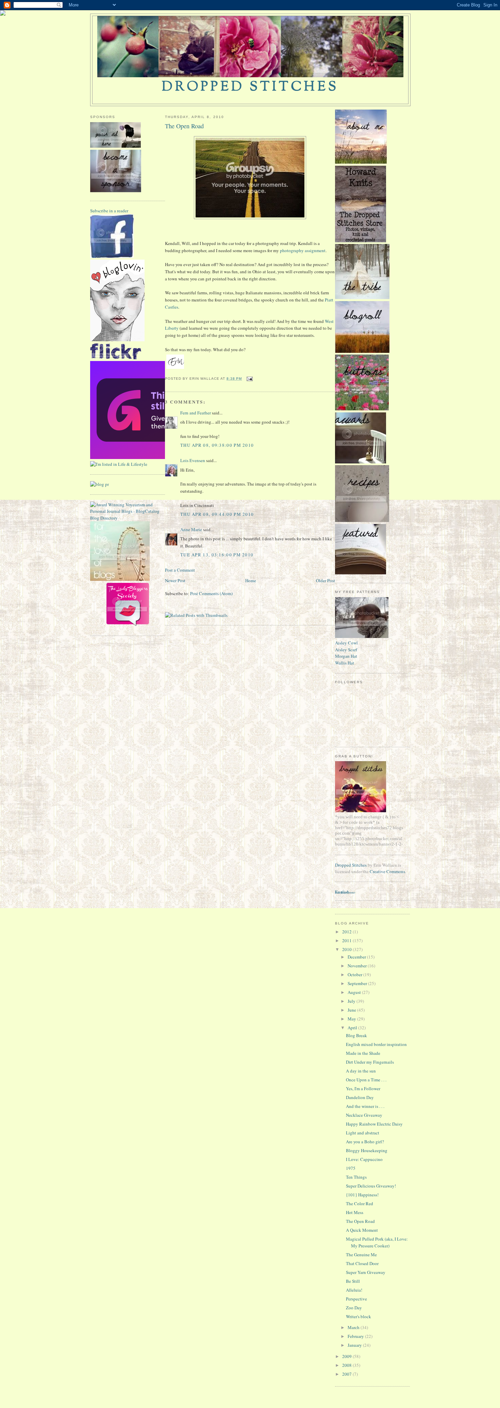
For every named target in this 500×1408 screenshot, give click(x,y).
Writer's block (358, 1316)
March (354, 1327)
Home (250, 580)
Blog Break (356, 1035)
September (358, 983)
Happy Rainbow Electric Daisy (374, 1124)
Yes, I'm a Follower (363, 1088)
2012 (347, 932)
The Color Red (359, 1203)
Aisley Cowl (346, 643)
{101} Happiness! (362, 1195)
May (352, 1019)
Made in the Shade (363, 1053)
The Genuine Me (361, 1254)
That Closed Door (362, 1263)
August (355, 992)
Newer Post (175, 580)
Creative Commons (387, 871)
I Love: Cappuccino (364, 1159)
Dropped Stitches (351, 865)
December (357, 957)
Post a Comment (180, 570)
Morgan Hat (346, 656)
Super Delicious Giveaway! (371, 1186)
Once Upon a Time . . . (366, 1080)
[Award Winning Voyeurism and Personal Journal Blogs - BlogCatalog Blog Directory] (127, 518)
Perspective (356, 1299)
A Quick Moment (362, 1230)
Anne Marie (191, 529)
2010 (347, 949)
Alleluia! (354, 1290)
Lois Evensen (192, 460)
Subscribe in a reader (109, 211)
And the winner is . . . (365, 1106)
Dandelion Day (360, 1097)
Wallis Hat (344, 663)
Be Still (353, 1281)
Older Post (325, 580)
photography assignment (303, 250)
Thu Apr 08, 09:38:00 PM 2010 (217, 445)
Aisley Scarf (346, 649)
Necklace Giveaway (364, 1115)
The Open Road (184, 126)
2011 (347, 940)
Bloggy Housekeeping (366, 1150)
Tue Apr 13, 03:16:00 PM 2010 (216, 555)
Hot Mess (354, 1212)
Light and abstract (362, 1133)
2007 (347, 1374)
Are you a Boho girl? (365, 1142)
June (352, 1010)
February (356, 1336)
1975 (350, 1168)
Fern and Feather (195, 413)
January (355, 1345)
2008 (347, 1365)
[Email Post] (249, 378)
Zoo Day (354, 1308)
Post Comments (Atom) (211, 593)
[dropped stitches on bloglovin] (117, 340)
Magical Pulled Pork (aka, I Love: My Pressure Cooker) (377, 1242)
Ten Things (356, 1177)
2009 (347, 1356)
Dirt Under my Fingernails (370, 1062)
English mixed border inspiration (376, 1044)
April (353, 1028)
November (358, 966)
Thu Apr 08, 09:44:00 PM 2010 (217, 514)
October (355, 974)
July (352, 1001)
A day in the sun (361, 1071)
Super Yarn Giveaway (365, 1272)
